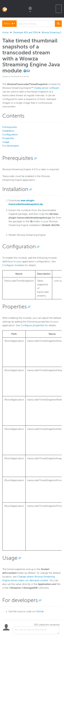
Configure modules (13, 265)
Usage (5, 142)
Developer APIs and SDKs (25, 32)
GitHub (40, 611)
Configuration (10, 134)
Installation (8, 130)
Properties (8, 138)
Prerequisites (9, 127)
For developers (10, 145)
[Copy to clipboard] (35, 158)
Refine (7, 23)
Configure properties (32, 325)
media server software (46, 88)
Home (5, 32)
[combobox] (35, 23)
